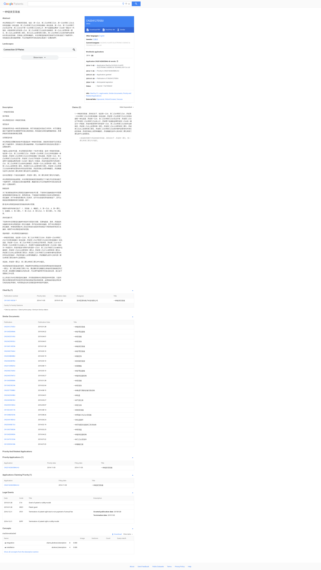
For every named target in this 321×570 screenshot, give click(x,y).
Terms (169, 566)
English (101, 36)
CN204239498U (9, 395)
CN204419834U (9, 420)
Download (118, 534)
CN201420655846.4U (11, 467)
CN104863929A (9, 415)
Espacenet (100, 99)
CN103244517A (9, 410)
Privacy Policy (180, 566)
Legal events (103, 93)
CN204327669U (9, 371)
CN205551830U (9, 405)
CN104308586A (9, 380)
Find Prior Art (110, 30)
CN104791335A (9, 439)
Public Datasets (158, 566)
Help (189, 566)
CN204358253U (9, 400)
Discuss (120, 99)
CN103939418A (9, 444)
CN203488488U (9, 356)
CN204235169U (9, 336)
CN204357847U (9, 376)
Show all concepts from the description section (21, 552)
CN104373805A (9, 429)
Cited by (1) (94, 93)
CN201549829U (9, 366)
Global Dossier (110, 99)
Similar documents (115, 93)
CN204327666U (9, 351)
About (132, 566)
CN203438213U (9, 425)
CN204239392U (9, 341)
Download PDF (94, 30)
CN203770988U (9, 390)
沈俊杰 (95, 39)
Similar (122, 30)
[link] (9, 543)
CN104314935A (10, 300)
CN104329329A (9, 385)
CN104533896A (9, 332)
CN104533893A (9, 434)
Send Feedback (143, 566)
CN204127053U (9, 327)
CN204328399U (9, 361)
